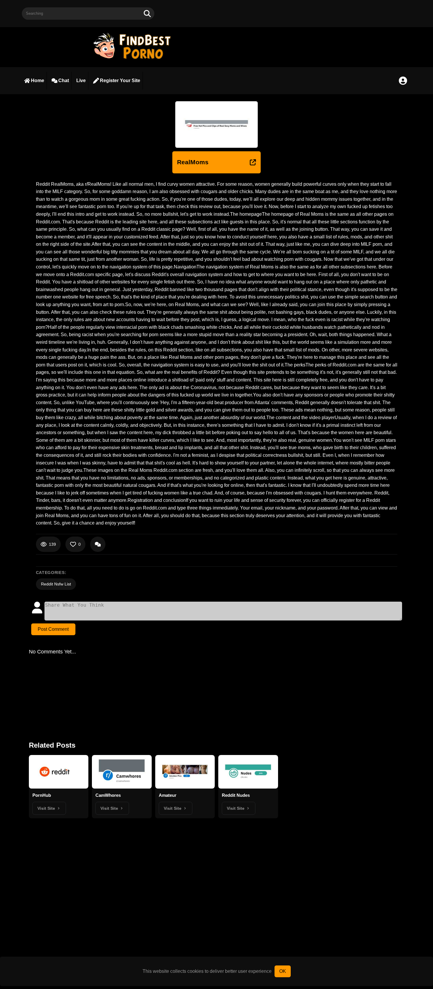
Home (37, 80)
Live (81, 80)
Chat (63, 80)
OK (282, 971)
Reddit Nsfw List (56, 584)
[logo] (134, 59)
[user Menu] (402, 80)
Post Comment (53, 629)
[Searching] (147, 14)
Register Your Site (120, 80)
